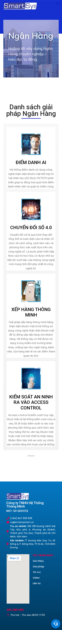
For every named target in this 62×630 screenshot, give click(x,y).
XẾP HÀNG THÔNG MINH (31, 312)
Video (36, 577)
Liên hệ (37, 583)
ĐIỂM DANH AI (31, 162)
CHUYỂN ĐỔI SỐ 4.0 (31, 227)
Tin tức (37, 572)
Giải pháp (38, 566)
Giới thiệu (38, 561)
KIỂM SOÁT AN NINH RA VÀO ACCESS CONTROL (31, 402)
